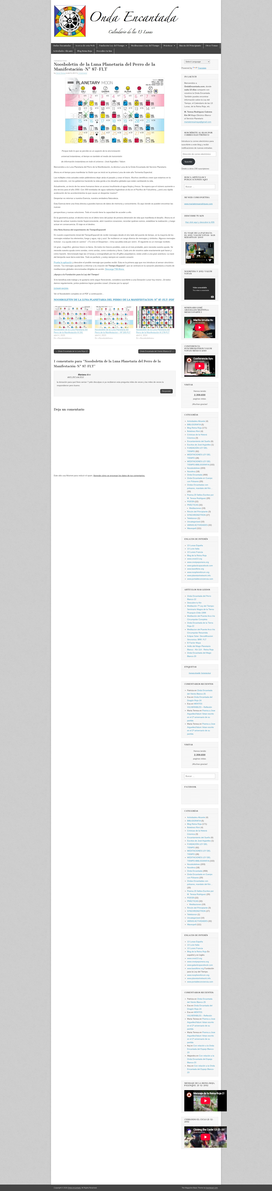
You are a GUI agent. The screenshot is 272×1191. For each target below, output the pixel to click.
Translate (202, 68)
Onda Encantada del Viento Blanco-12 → (157, 351)
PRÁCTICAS (192, 505)
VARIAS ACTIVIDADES (197, 525)
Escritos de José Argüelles (199, 445)
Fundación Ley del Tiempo (111, 45)
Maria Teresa (60, 73)
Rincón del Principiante (190, 45)
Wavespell (191, 528)
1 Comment (82, 73)
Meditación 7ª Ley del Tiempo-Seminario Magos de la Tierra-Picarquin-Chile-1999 (200, 609)
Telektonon (192, 518)
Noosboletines (60, 61)
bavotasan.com (212, 1188)
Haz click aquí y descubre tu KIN (199, 222)
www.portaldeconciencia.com (200, 579)
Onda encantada (74, 1188)
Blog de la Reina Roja (197, 555)
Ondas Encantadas (62, 45)
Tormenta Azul (206, 673)
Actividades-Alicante (196, 421)
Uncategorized (193, 521)
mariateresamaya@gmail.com (197, 122)
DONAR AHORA (61, 288)
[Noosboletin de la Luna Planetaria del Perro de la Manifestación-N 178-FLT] (155, 317)
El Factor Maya (194, 643)
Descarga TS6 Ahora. (114, 269)
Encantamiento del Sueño (198, 441)
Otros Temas (212, 45)
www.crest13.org (194, 559)
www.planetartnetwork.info (199, 575)
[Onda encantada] (116, 19)
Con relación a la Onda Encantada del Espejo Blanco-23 (200, 1048)
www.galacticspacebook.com (200, 565)
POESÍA (190, 501)
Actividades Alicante (63, 51)
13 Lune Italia (193, 549)
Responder (166, 391)
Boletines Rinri (193, 431)
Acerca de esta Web (85, 45)
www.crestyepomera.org (198, 562)
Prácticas (168, 45)
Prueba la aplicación (63, 262)
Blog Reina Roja (84, 51)
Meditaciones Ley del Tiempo (145, 45)
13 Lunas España (195, 545)
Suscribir (188, 162)
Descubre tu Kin (104, 51)
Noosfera (191, 471)
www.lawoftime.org (195, 569)
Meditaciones (195, 508)
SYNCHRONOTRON (196, 515)
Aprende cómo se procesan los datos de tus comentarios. (119, 475)
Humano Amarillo (194, 673)
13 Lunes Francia (195, 552)
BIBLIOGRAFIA (194, 424)
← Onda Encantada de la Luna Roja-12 (72, 351)
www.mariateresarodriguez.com (198, 204)
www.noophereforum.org (198, 572)
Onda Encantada (194, 475)
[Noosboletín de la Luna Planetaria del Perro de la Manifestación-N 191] (73, 317)
